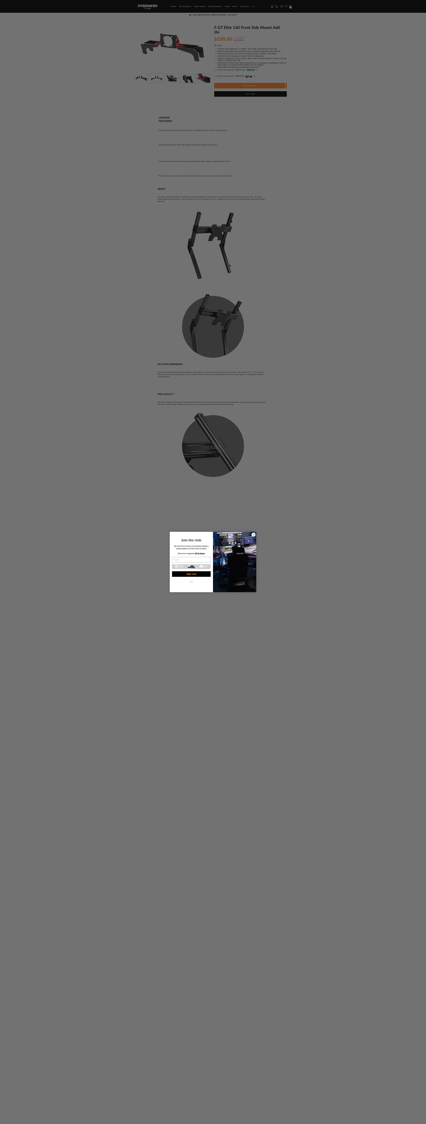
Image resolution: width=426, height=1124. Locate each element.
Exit (191, 582)
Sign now (191, 574)
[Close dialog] (253, 535)
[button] (191, 566)
